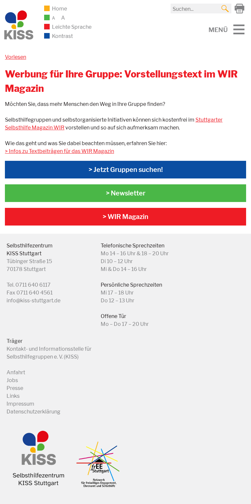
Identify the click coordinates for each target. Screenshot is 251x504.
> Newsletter (125, 193)
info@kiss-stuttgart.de (33, 300)
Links (13, 396)
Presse (15, 388)
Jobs (12, 380)
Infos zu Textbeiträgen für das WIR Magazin (61, 151)
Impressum (20, 404)
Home (59, 9)
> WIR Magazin (125, 217)
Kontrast (62, 36)
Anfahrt (16, 372)
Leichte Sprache (72, 27)
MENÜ (218, 30)
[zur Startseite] (18, 38)
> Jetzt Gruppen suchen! (126, 170)
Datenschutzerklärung (33, 412)
